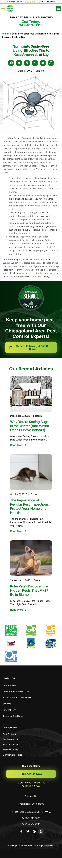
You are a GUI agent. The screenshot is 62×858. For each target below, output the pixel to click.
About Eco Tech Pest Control (16, 691)
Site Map (7, 703)
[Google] (34, 831)
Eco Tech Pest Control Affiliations (17, 697)
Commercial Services (12, 755)
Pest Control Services (12, 734)
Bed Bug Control (10, 739)
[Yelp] (41, 831)
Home (4, 33)
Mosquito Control (10, 749)
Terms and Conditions (12, 716)
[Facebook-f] (21, 831)
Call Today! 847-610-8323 (31, 23)
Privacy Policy (9, 710)
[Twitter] (28, 831)
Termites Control (10, 744)
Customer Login (10, 685)
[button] (58, 8)
